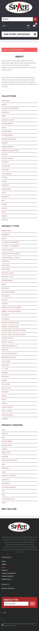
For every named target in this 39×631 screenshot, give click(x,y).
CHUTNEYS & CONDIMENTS (10, 242)
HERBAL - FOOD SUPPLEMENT (11, 311)
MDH (3, 464)
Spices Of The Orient (9, 475)
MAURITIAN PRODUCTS (9, 346)
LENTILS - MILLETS (7, 342)
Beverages (5, 100)
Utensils (5, 219)
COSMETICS (5, 261)
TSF (3, 491)
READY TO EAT (6, 388)
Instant (5, 154)
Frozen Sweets (7, 135)
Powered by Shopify (9, 625)
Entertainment (7, 123)
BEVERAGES (5, 234)
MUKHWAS (5, 349)
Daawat (5, 433)
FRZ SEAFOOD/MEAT (8, 292)
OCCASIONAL (6, 361)
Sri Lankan (5, 483)
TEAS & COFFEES (7, 407)
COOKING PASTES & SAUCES (11, 253)
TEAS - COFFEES (7, 411)
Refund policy (6, 579)
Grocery (5, 143)
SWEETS (4, 403)
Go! (32, 604)
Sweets (4, 216)
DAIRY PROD (6, 265)
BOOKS (4, 238)
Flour (4, 127)
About (4, 567)
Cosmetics (5, 112)
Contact (5, 570)
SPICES (4, 399)
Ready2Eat (5, 196)
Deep (3, 437)
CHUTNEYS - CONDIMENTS (10, 246)
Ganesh (4, 449)
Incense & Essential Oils (10, 150)
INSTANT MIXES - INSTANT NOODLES (14, 334)
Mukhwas (5, 162)
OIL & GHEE (5, 365)
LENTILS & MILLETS (8, 338)
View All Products (8, 588)
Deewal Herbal (7, 441)
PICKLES (4, 380)
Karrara (5, 456)
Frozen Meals (7, 131)
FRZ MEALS (5, 288)
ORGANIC (5, 372)
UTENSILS (5, 419)
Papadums (5, 185)
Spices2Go (5, 479)
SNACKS (4, 395)
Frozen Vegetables (9, 139)
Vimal (4, 502)
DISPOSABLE (6, 269)
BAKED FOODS (6, 230)
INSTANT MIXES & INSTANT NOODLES (14, 330)
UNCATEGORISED (7, 415)
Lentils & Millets (8, 158)
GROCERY (5, 303)
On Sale (4, 177)
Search (4, 564)
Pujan (4, 472)
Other (4, 181)
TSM (3, 495)
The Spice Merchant (9, 487)
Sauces (4, 204)
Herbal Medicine (7, 146)
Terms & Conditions (8, 573)
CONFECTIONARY (7, 250)
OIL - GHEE (5, 369)
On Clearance (7, 173)
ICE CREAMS (5, 319)
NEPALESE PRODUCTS (9, 357)
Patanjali (5, 468)
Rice (3, 200)
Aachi (4, 429)
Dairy (4, 116)
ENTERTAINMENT (7, 280)
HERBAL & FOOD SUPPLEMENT (11, 307)
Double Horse (7, 445)
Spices (4, 212)
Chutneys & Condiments (10, 108)
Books (4, 104)
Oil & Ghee (5, 170)
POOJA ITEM (6, 384)
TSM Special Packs (8, 499)
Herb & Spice (6, 452)
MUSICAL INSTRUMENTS (10, 353)
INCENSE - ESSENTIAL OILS (10, 326)
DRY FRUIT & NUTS (8, 273)
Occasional (6, 166)
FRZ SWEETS (6, 296)
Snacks (4, 208)
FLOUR (4, 284)
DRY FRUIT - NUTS (7, 276)
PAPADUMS (5, 376)
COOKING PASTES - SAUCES (11, 257)
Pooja (4, 193)
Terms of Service (7, 576)
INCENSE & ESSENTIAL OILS (10, 323)
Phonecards (6, 189)
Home (5, 49)
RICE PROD (5, 392)
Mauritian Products (9, 460)
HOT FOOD (5, 315)
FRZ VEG (4, 299)
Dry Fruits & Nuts (8, 120)
